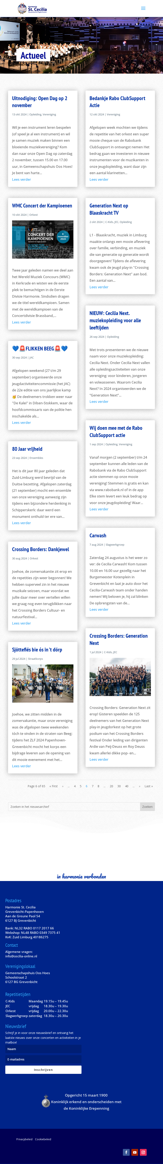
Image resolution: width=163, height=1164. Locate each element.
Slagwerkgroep (115, 544)
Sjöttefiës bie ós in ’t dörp (37, 649)
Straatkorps (35, 659)
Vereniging (49, 114)
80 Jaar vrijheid (27, 448)
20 (111, 786)
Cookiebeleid (43, 1139)
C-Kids (109, 222)
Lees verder (21, 179)
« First (53, 786)
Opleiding (35, 114)
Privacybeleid (24, 1139)
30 (119, 786)
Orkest (33, 215)
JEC (116, 222)
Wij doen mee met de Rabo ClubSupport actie (116, 431)
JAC (32, 357)
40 (126, 786)
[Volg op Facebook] (126, 1152)
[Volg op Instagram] (143, 1152)
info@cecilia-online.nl (21, 956)
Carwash (98, 535)
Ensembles (36, 458)
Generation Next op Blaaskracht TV (109, 209)
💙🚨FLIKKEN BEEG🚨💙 (40, 348)
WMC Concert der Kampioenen (42, 205)
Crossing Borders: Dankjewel (40, 549)
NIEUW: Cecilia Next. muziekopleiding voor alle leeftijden (115, 320)
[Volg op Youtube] (134, 1152)
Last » (149, 786)
